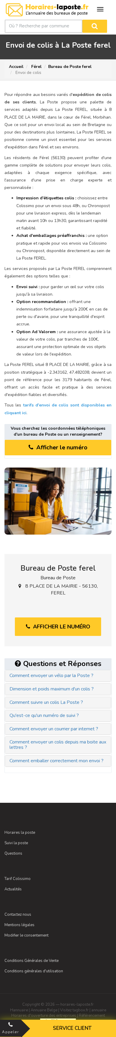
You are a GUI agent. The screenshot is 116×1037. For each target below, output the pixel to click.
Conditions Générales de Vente (31, 960)
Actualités (13, 889)
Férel (36, 66)
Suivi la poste (16, 843)
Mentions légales (19, 925)
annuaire (98, 1010)
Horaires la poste (19, 832)
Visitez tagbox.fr (74, 1010)
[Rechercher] (94, 26)
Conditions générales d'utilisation (33, 971)
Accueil (16, 66)
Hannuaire (19, 1010)
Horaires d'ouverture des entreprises (43, 1015)
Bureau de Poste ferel (70, 66)
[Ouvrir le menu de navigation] (100, 9)
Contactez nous (17, 914)
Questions (13, 853)
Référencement (92, 1015)
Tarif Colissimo (17, 878)
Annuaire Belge (44, 1010)
